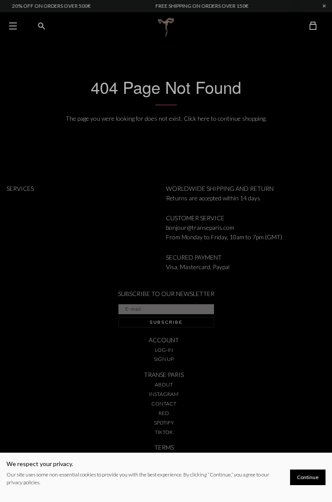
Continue (308, 477)
